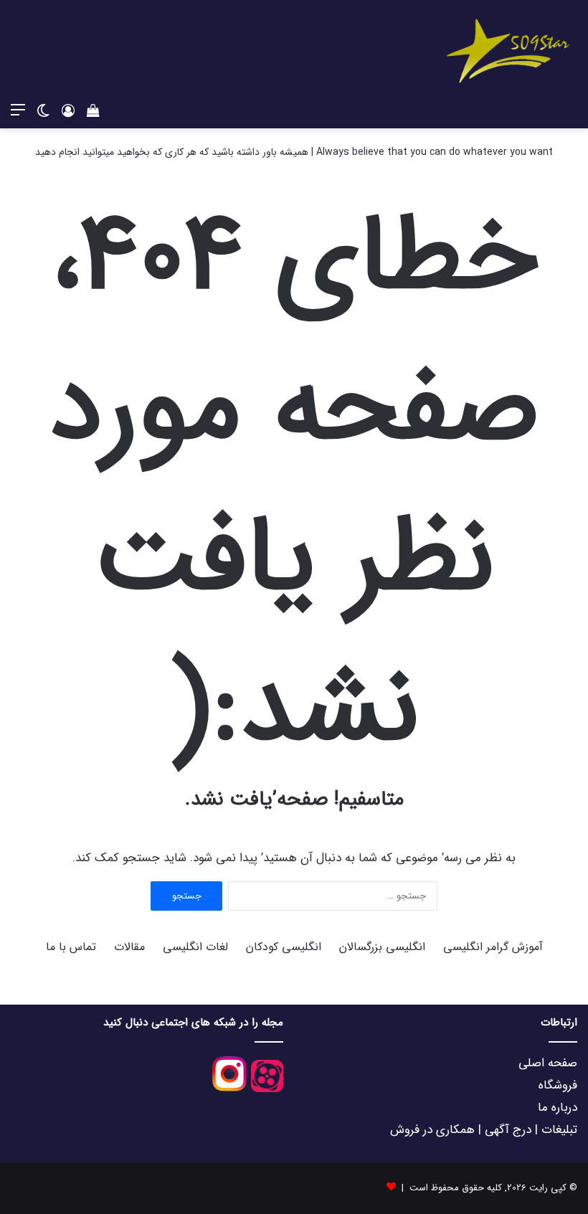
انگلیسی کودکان (283, 946)
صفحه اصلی (547, 1063)
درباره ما (557, 1107)
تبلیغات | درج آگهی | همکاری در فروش (483, 1129)
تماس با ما (71, 946)
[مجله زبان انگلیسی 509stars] (509, 48)
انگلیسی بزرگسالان (382, 946)
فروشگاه (558, 1085)
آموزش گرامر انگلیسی (493, 946)
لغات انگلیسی (195, 946)
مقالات (129, 946)
